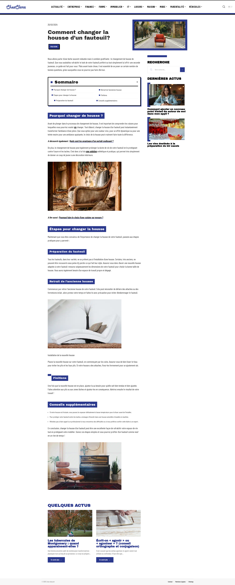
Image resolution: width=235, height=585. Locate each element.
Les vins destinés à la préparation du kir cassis (163, 144)
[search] (224, 7)
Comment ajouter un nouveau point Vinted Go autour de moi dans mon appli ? (166, 111)
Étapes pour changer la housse (65, 95)
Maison (54, 46)
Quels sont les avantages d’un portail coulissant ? (92, 141)
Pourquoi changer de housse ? (65, 89)
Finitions (104, 95)
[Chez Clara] (16, 7)
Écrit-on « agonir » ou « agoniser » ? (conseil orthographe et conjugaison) (117, 543)
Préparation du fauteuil (64, 100)
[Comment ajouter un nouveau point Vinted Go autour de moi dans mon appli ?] (167, 94)
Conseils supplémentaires (107, 100)
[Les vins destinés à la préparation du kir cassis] (167, 129)
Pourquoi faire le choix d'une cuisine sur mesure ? (81, 217)
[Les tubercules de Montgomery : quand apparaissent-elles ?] (70, 523)
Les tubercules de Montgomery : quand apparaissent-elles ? (63, 543)
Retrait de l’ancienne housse (111, 90)
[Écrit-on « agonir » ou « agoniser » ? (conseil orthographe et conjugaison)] (118, 523)
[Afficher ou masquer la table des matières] (108, 82)
